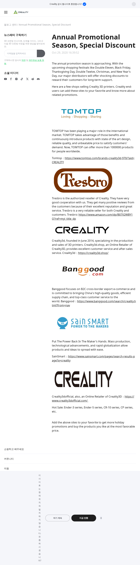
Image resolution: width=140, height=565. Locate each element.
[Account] (134, 12)
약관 (24, 60)
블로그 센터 (10, 24)
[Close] (101, 518)
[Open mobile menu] (6, 12)
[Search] (127, 12)
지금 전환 (83, 517)
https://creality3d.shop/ (93, 253)
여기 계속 (57, 517)
